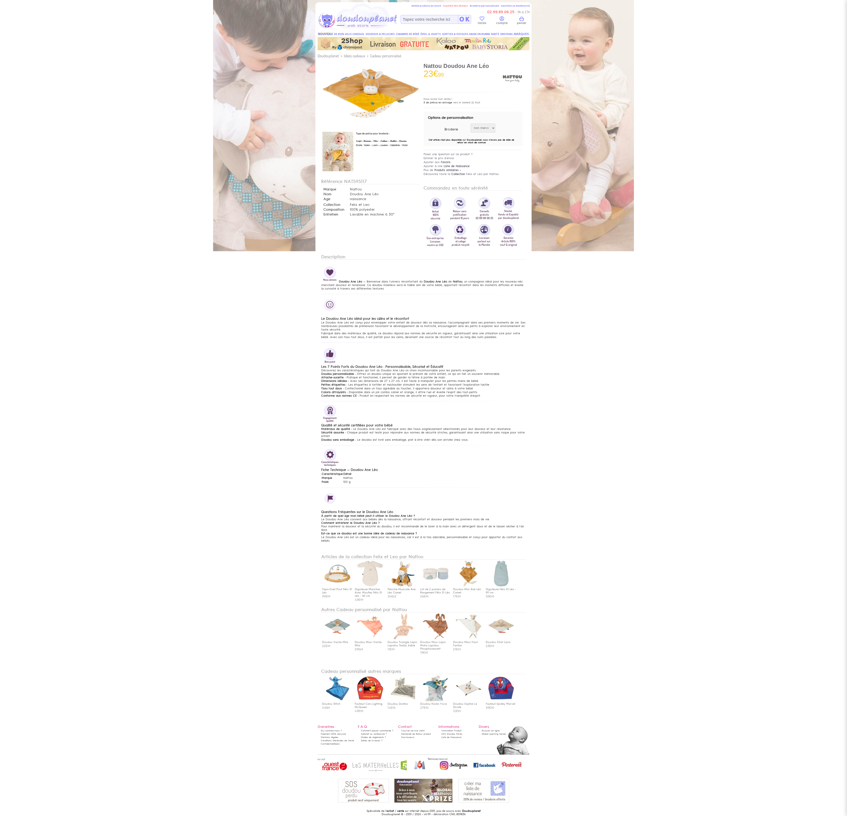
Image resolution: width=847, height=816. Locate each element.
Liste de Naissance (451, 737)
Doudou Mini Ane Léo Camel (467, 591)
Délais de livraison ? (371, 740)
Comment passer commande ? (377, 730)
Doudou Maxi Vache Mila (368, 644)
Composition (333, 210)
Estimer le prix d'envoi (439, 158)
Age (326, 199)
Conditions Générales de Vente (337, 740)
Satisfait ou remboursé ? (374, 734)
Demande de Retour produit (416, 734)
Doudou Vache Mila (335, 642)
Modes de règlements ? (373, 737)
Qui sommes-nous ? (331, 730)
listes (482, 23)
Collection (331, 205)
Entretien (330, 214)
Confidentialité (328, 744)
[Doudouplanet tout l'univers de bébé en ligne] (366, 27)
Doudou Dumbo (398, 703)
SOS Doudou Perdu (451, 734)
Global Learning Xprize (494, 734)
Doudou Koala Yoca (433, 703)
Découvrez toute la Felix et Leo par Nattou (461, 174)
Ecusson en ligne (491, 730)
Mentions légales (329, 737)
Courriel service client (413, 730)
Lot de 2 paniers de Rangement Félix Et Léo (435, 591)
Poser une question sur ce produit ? (448, 154)
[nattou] (512, 87)
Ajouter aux (437, 162)
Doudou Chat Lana (498, 642)
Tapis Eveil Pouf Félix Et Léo (337, 591)
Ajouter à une (447, 166)
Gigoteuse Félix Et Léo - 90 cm (501, 591)
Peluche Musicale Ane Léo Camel (402, 591)
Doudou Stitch (331, 703)
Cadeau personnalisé (385, 55)
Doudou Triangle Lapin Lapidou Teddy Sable (402, 644)
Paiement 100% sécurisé (333, 734)
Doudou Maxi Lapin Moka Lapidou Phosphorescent (433, 645)
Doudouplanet (328, 55)
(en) (338, 744)
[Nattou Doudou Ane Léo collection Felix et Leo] (370, 121)
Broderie (451, 129)
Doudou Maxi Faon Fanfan (465, 644)
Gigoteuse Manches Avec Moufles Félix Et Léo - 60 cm (368, 592)
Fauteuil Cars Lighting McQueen (368, 705)
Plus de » (442, 170)
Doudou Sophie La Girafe (465, 705)
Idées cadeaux (354, 55)
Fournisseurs (407, 737)
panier (522, 23)
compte (502, 23)
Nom (327, 194)
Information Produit (451, 730)
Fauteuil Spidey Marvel (500, 703)
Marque (329, 189)
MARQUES (521, 34)
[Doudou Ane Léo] (338, 171)
